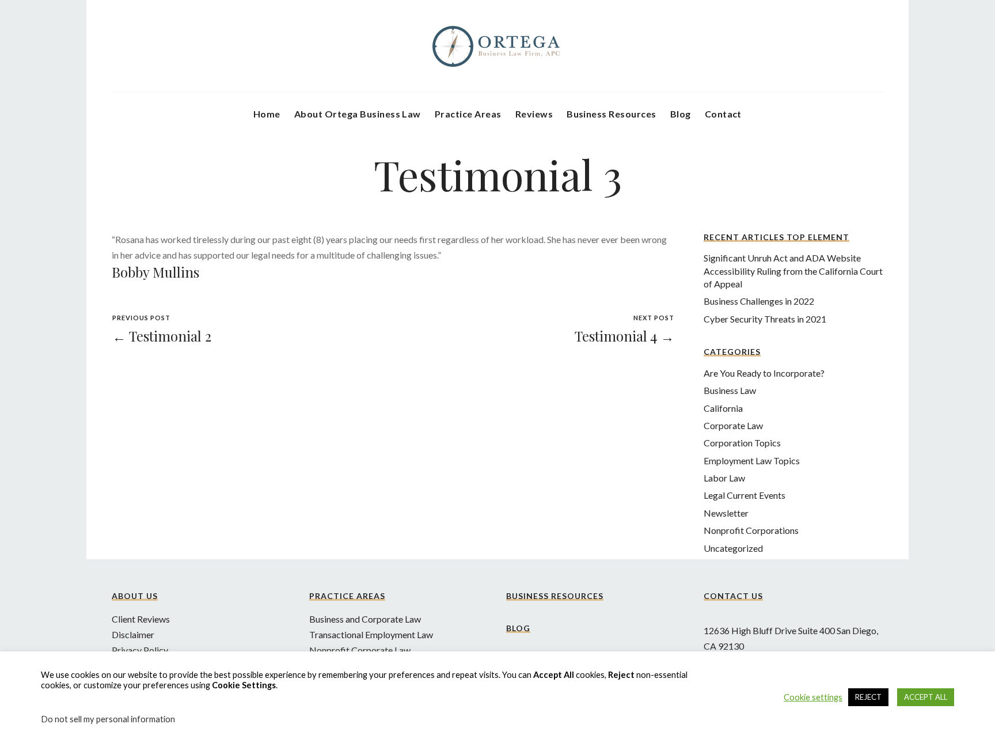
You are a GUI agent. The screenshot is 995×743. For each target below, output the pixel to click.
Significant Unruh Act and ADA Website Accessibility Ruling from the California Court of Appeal (793, 270)
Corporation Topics (742, 442)
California (723, 408)
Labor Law (724, 477)
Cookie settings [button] (813, 697)
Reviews (534, 113)
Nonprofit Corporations (751, 530)
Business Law (730, 390)
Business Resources (611, 113)
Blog (680, 113)
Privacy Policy (140, 650)
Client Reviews (141, 618)
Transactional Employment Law (371, 634)
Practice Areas (468, 113)
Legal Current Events (744, 495)
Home (266, 113)
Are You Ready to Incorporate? (764, 372)
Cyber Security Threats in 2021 (765, 318)
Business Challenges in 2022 (759, 300)
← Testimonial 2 (161, 336)
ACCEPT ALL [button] (925, 697)
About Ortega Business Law (357, 113)
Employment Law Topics (752, 460)
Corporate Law (733, 425)
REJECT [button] (868, 697)
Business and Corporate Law (365, 618)
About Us (135, 596)
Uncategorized (733, 548)
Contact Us (733, 596)
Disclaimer (133, 634)
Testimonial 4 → (624, 336)
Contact (723, 113)
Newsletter (726, 512)
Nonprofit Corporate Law (360, 650)
